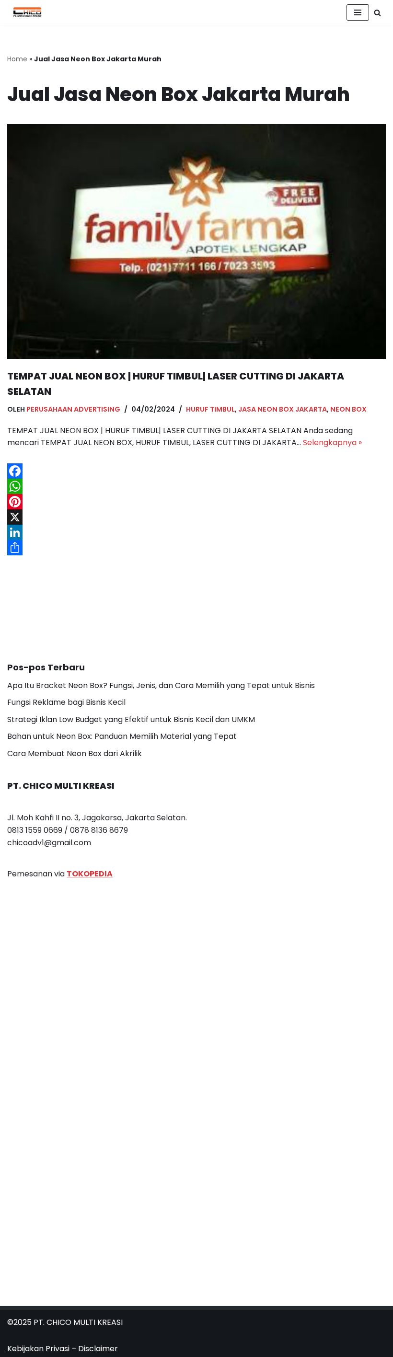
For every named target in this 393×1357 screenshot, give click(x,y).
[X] (196, 517)
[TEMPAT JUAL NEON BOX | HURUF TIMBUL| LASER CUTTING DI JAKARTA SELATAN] (196, 241)
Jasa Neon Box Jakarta (282, 409)
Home (17, 59)
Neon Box (348, 409)
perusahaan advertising (73, 409)
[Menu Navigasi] (358, 12)
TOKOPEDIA (90, 873)
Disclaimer (98, 1348)
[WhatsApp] (196, 486)
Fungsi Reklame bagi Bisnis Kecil (66, 702)
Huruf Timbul (210, 409)
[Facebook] (196, 471)
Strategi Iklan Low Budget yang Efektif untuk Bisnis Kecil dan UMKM (131, 719)
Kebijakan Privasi (38, 1348)
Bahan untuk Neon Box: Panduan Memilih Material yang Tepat (122, 736)
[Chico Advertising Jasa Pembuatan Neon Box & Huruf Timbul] (25, 12)
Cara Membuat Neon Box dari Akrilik (74, 753)
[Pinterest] (196, 501)
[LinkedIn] (196, 532)
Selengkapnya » (332, 442)
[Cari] (377, 12)
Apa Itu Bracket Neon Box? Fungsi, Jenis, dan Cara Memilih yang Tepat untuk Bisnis (161, 685)
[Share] (196, 547)
